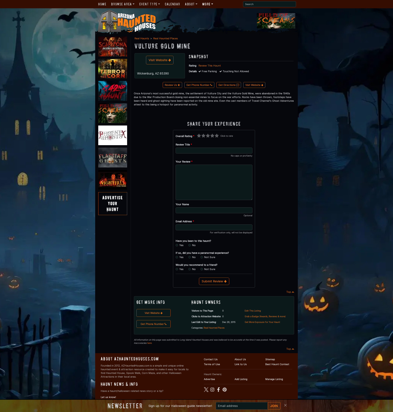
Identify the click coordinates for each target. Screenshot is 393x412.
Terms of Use (212, 364)
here (149, 343)
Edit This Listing (253, 310)
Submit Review (213, 281)
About (190, 4)
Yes (181, 245)
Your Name (182, 204)
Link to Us (241, 364)
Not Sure (209, 257)
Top (289, 291)
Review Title (184, 144)
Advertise (209, 379)
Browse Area (121, 4)
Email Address (185, 221)
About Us (240, 359)
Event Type (148, 4)
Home (102, 4)
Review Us (171, 84)
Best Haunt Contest (277, 364)
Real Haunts (141, 38)
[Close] (285, 405)
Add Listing (241, 379)
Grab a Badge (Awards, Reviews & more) (265, 316)
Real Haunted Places (165, 38)
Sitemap (270, 359)
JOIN (274, 406)
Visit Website (158, 60)
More (206, 4)
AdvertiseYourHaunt (112, 203)
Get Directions (227, 84)
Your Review (184, 161)
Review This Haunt (209, 65)
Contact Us (211, 359)
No (194, 245)
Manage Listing (274, 379)
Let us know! (108, 397)
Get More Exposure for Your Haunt (262, 322)
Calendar (172, 4)
